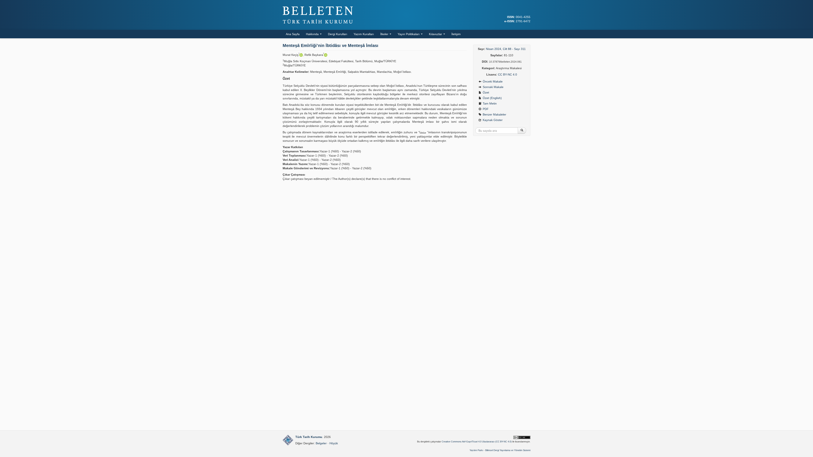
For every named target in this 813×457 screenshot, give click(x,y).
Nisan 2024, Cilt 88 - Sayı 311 (506, 49)
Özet (485, 92)
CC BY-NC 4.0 (507, 74)
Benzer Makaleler (494, 114)
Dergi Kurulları (337, 34)
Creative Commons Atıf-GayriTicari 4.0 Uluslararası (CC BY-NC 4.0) (477, 441)
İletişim (456, 34)
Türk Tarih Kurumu (308, 437)
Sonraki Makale (492, 87)
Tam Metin (489, 103)
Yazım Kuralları (364, 34)
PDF (485, 109)
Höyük (333, 443)
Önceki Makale (492, 81)
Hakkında (312, 34)
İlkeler (384, 34)
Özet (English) (492, 98)
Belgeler (321, 443)
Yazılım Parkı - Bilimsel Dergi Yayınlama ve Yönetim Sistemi (500, 450)
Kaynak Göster (492, 120)
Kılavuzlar (436, 34)
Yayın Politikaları (409, 34)
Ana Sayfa (293, 34)
